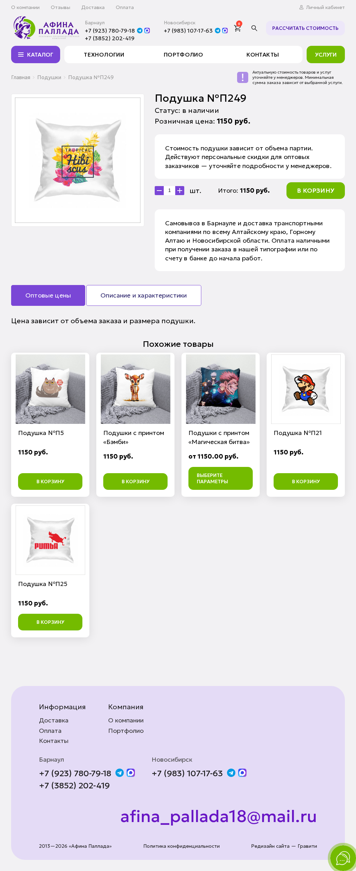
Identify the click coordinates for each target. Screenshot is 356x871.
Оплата (125, 7)
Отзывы (60, 7)
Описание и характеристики (143, 295)
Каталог (40, 54)
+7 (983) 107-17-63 (188, 30)
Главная (20, 77)
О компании (25, 7)
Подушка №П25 (42, 584)
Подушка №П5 (41, 433)
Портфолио (183, 54)
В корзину (315, 190)
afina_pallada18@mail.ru (218, 816)
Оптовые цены (48, 295)
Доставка (93, 7)
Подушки (49, 77)
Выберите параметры (212, 478)
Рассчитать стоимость (305, 28)
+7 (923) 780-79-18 (110, 30)
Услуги (326, 54)
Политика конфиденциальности (181, 846)
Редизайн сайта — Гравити (284, 846)
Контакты (262, 54)
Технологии (104, 54)
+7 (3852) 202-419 (110, 38)
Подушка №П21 (298, 433)
